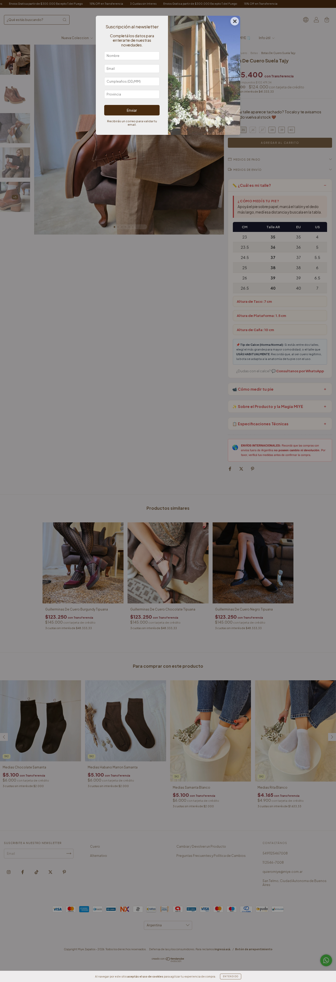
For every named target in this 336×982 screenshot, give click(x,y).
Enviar (132, 110)
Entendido (230, 976)
